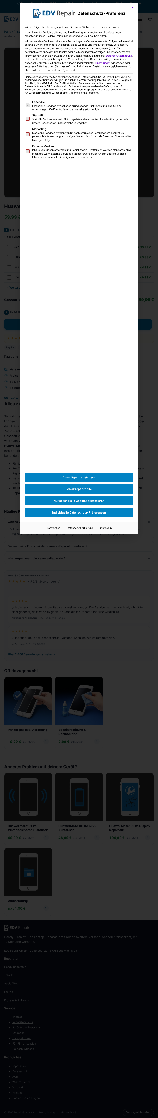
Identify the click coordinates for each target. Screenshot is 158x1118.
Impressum (106, 527)
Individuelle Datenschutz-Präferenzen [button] (79, 512)
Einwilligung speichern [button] (79, 477)
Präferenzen (53, 527)
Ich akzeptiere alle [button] (79, 489)
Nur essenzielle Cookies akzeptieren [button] (79, 500)
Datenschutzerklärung (119, 55)
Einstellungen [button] (102, 62)
